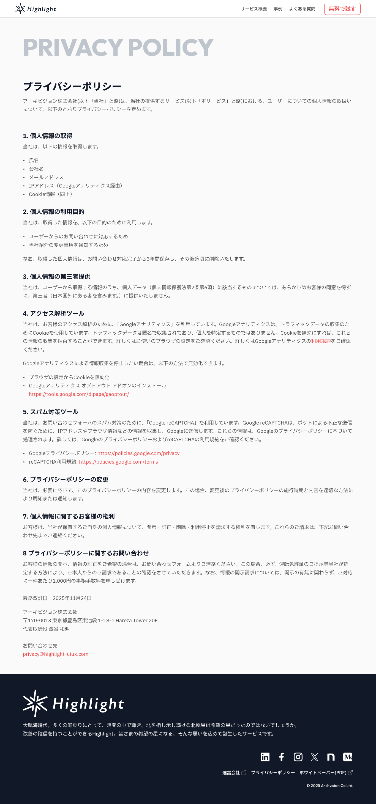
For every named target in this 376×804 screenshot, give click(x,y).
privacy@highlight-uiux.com (55, 654)
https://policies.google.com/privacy (138, 453)
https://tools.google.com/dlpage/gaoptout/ (79, 394)
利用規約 (321, 341)
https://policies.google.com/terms (118, 462)
